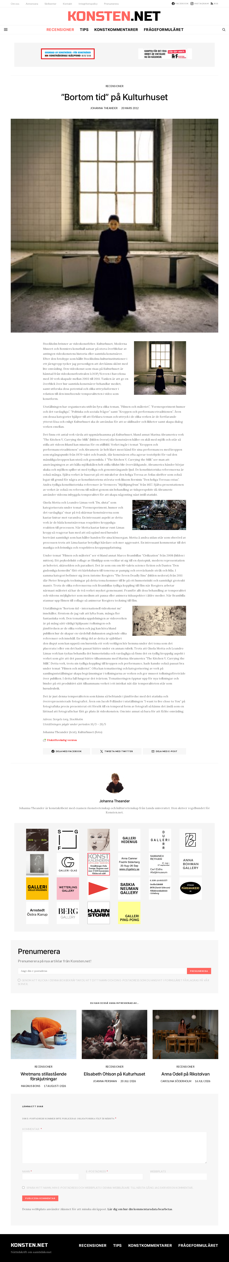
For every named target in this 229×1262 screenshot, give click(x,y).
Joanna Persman (105, 1081)
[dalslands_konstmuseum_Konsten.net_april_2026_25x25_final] (160, 888)
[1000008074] (129, 888)
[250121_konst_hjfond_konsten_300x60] (68, 53)
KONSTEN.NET (29, 1245)
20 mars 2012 (130, 108)
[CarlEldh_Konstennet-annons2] (160, 864)
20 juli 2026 (128, 1081)
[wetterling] (68, 888)
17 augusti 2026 (55, 1085)
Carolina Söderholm (176, 1081)
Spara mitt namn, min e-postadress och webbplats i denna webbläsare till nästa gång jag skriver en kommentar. (110, 1187)
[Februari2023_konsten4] (68, 912)
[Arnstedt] (37, 912)
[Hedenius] (129, 839)
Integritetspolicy (88, 3)
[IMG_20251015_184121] (165, 53)
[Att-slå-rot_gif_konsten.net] (37, 839)
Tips (84, 29)
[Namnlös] (37, 864)
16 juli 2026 (202, 1081)
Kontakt (67, 3)
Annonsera (32, 3)
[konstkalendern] (98, 864)
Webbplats (158, 1171)
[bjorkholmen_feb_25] (190, 839)
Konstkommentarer (116, 29)
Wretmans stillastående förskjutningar (43, 1076)
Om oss (15, 3)
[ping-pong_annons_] (129, 912)
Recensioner (60, 29)
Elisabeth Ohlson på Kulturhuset (114, 1074)
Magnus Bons (30, 1085)
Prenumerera (111, 3)
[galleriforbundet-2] (68, 839)
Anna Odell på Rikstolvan (185, 1074)
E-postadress (97, 1171)
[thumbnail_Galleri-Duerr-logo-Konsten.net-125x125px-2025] (160, 839)
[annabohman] (190, 864)
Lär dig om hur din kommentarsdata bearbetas (140, 1209)
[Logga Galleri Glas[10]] (68, 864)
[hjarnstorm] (98, 912)
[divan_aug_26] (98, 839)
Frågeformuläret (164, 29)
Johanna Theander (104, 108)
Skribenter (50, 3)
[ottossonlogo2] (190, 888)
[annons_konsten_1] (98, 888)
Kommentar (31, 1129)
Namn (27, 1171)
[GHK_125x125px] (37, 888)
